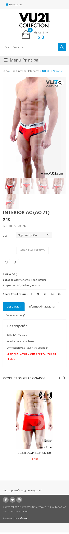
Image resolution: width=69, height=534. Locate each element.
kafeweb (23, 518)
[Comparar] (15, 262)
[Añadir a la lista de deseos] (6, 262)
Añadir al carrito (32, 250)
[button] (60, 83)
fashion (25, 285)
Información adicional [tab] (41, 306)
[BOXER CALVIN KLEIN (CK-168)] (34, 419)
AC (18, 285)
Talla (5, 236)
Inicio (6, 71)
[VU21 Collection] (34, 20)
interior (36, 285)
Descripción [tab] (14, 306)
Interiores (33, 71)
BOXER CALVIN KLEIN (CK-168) (34, 452)
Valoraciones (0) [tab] (16, 315)
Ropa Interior (18, 71)
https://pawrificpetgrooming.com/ (22, 490)
